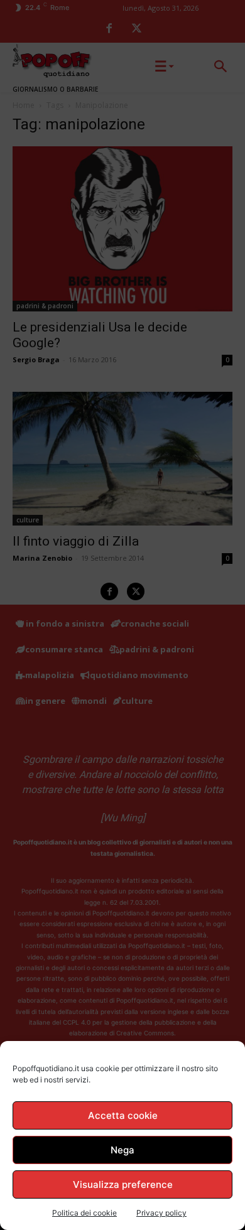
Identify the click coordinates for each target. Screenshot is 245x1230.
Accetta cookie (123, 1115)
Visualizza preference (123, 1184)
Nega (122, 1150)
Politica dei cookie (84, 1212)
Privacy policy (161, 1212)
